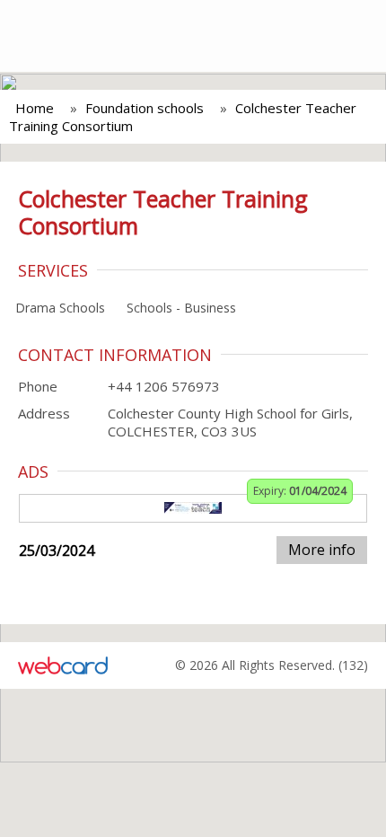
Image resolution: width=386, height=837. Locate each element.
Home (34, 108)
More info (321, 549)
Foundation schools (144, 108)
